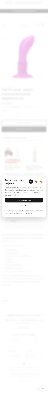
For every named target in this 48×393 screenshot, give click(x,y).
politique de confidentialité (23, 213)
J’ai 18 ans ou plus (24, 200)
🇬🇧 (36, 181)
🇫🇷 (30, 181)
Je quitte (24, 206)
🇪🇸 (41, 181)
